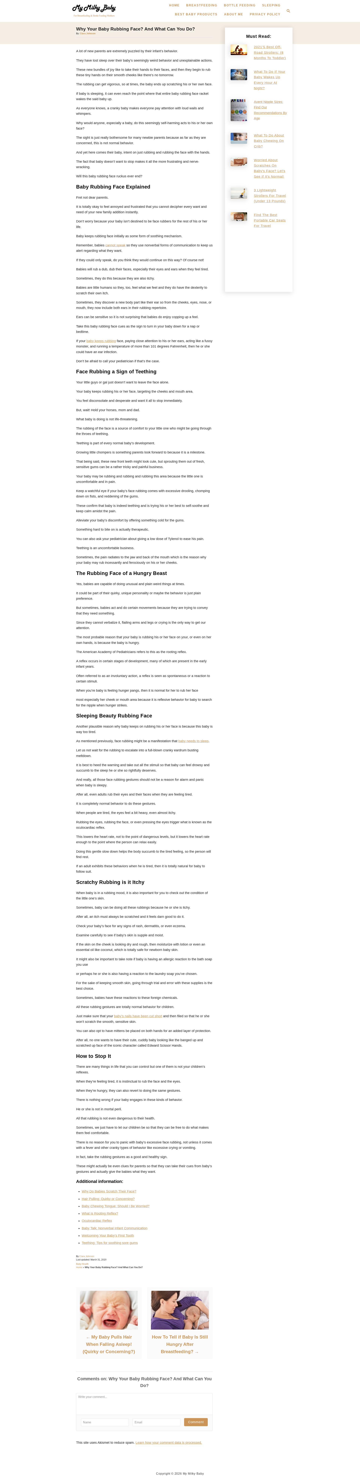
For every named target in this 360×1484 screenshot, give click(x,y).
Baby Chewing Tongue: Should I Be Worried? (115, 1206)
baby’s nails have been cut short (138, 1016)
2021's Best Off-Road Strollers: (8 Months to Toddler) (270, 52)
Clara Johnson (87, 33)
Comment (196, 1422)
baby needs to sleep (193, 741)
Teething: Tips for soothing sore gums (110, 1243)
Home (79, 1267)
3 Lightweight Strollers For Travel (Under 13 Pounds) (270, 195)
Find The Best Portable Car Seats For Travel (270, 220)
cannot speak (115, 245)
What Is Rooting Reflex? (100, 1213)
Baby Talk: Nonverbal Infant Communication (114, 1228)
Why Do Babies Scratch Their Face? (109, 1191)
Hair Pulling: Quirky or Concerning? (108, 1199)
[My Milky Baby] (94, 11)
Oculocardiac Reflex (97, 1221)
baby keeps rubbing (101, 341)
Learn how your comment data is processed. (169, 1442)
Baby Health (82, 1264)
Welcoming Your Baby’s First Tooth (108, 1235)
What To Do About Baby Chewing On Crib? (269, 140)
